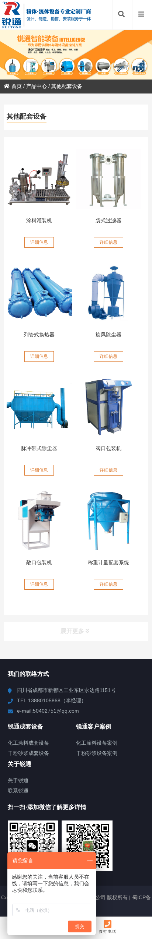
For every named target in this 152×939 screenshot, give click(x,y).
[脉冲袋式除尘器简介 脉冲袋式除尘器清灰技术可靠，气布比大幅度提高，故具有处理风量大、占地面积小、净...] (39, 407)
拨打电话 (108, 931)
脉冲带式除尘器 (39, 448)
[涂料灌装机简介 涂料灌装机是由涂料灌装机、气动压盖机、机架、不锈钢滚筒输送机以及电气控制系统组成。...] (39, 179)
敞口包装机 (39, 562)
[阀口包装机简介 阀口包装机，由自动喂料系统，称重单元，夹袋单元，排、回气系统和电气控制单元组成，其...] (108, 407)
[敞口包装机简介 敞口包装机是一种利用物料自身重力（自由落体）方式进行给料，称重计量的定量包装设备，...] (39, 521)
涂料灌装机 (39, 220)
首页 (16, 86)
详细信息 (39, 242)
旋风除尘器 (108, 335)
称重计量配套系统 (108, 562)
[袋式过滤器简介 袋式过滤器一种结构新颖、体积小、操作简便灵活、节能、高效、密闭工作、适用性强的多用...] (108, 179)
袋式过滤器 (108, 220)
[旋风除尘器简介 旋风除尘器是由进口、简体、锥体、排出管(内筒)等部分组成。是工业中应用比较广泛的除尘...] (108, 293)
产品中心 (36, 86)
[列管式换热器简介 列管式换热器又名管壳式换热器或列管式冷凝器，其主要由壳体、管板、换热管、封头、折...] (39, 293)
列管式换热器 (39, 335)
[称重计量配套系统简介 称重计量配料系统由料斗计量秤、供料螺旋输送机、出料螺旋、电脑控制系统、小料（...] (108, 521)
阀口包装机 (108, 448)
